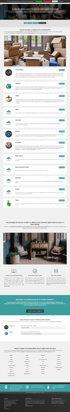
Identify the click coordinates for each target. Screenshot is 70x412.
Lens (43, 361)
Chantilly (27, 359)
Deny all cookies (47, 1)
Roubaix (43, 373)
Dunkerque (27, 371)
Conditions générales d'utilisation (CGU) (10, 403)
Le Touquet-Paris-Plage (43, 359)
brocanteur (35, 22)
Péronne (42, 371)
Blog (5, 407)
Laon (43, 357)
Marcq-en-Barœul (43, 365)
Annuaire (5, 401)
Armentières (11, 361)
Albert (11, 357)
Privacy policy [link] (60, 1)
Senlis (59, 357)
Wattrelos (59, 369)
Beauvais (11, 367)
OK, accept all (39, 1)
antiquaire (29, 22)
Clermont (27, 363)
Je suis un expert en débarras (35, 311)
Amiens (11, 359)
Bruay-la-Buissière (11, 375)
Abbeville (11, 355)
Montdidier (43, 369)
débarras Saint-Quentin (29, 405)
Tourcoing (59, 361)
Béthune (11, 371)
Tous (25, 22)
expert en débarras (42, 22)
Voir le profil (62, 83)
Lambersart (43, 355)
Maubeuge (43, 367)
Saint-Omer (59, 355)
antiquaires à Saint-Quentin (56, 112)
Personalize (55, 1)
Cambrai (27, 357)
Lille (43, 363)
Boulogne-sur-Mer (11, 373)
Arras (11, 363)
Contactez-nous (6, 408)
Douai (27, 369)
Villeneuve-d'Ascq (59, 367)
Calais (27, 355)
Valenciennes (58, 363)
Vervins (58, 365)
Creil (27, 367)
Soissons (58, 359)
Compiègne (27, 365)
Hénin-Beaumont (27, 373)
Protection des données (8, 404)
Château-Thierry (27, 361)
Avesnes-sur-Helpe (11, 365)
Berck (11, 369)
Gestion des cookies (7, 405)
